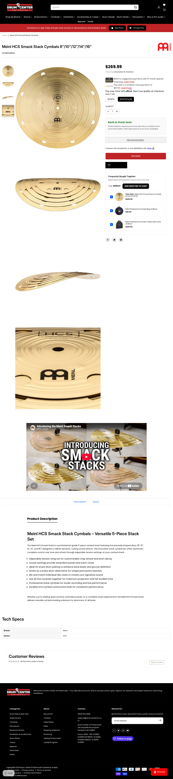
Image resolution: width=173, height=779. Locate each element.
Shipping (109, 72)
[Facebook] (107, 240)
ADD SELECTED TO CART (136, 186)
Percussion (138, 16)
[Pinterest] (121, 240)
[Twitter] (114, 240)
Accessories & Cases (88, 16)
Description (80, 501)
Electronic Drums (17, 730)
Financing (48, 734)
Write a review (157, 662)
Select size (110, 94)
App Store (119, 28)
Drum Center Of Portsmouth (31, 767)
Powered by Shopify (50, 767)
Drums (27, 16)
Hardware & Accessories (20, 734)
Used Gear (14, 750)
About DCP (48, 714)
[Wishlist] (164, 4)
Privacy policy (28, 770)
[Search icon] (136, 7)
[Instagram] (123, 730)
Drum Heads (108, 16)
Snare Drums (40, 16)
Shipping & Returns (52, 730)
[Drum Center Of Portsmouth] (19, 7)
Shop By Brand (13, 16)
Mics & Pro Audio (155, 16)
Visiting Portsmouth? (52, 738)
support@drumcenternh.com (90, 719)
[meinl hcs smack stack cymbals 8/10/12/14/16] (58, 107)
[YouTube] (127, 730)
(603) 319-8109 (84, 714)
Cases (12, 742)
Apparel (81, 21)
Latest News (49, 722)
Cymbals (55, 16)
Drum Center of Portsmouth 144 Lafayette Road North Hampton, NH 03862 (89, 727)
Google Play (138, 28)
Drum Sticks (123, 16)
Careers (47, 718)
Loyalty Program (51, 742)
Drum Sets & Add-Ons (19, 714)
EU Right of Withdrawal (17, 775)
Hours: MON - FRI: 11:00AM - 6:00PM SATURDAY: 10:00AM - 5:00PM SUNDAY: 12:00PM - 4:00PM (90, 738)
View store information (135, 140)
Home (4, 35)
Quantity (109, 106)
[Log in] (158, 7)
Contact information (32, 773)
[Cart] (164, 9)
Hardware (69, 16)
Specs (96, 501)
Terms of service (44, 770)
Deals (90, 21)
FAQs (46, 726)
